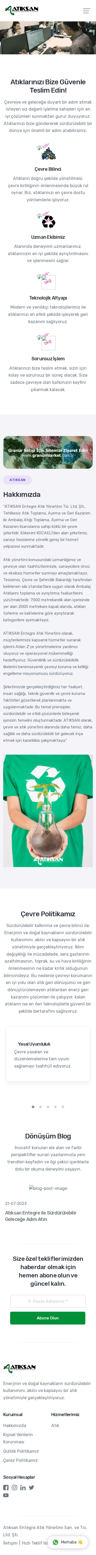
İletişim (10, 1543)
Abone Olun (48, 1318)
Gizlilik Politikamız (21, 1451)
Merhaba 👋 (72, 1542)
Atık (55, 1425)
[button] (33, 1107)
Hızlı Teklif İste (36, 1543)
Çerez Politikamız (20, 1460)
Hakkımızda (14, 1425)
